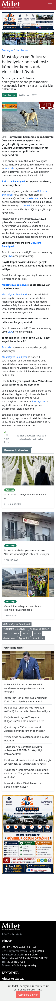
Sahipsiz (6, 347)
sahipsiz (9, 168)
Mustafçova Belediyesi (15, 284)
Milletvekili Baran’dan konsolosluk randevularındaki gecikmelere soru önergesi (24, 688)
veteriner (34, 198)
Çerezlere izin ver (28, 994)
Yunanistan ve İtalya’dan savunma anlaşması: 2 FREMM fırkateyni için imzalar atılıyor (23, 750)
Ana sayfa (7, 50)
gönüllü (27, 205)
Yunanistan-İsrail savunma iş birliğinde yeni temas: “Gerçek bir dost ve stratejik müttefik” (26, 773)
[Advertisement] (28, 897)
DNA (10, 256)
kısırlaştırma (39, 401)
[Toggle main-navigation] (50, 5)
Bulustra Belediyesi (13, 181)
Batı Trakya (22, 50)
